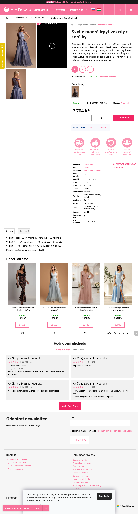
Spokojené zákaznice (81, 473)
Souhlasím (104, 496)
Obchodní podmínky (81, 482)
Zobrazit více (70, 406)
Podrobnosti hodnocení (107, 25)
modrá (86, 167)
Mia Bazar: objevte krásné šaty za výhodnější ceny (69, 2)
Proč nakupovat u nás (82, 463)
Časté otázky (78, 466)
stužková (97, 171)
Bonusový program (81, 476)
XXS (109, 333)
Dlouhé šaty (88, 164)
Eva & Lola (125, 103)
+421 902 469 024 (18, 462)
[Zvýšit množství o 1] (108, 118)
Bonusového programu (98, 127)
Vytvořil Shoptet (127, 506)
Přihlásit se (80, 440)
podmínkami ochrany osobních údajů (115, 431)
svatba (90, 171)
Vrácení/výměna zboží (82, 469)
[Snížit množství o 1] (95, 118)
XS (115, 333)
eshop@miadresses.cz (20, 459)
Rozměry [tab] (9, 231)
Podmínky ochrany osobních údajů (87, 485)
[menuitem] (42, 9)
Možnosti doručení (108, 77)
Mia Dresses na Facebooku (21, 466)
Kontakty (77, 489)
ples (85, 171)
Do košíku (125, 118)
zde (57, 500)
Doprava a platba (80, 460)
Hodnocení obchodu (70, 343)
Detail (22, 325)
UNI (22, 333)
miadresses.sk (16, 469)
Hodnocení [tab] (24, 231)
